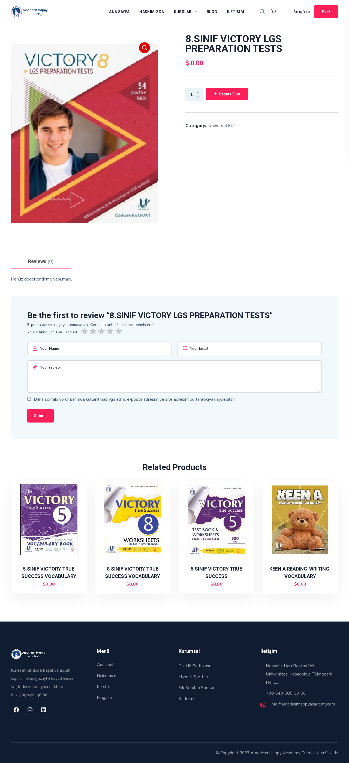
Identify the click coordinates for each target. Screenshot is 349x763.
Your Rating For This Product (52, 332)
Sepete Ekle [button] (51, 584)
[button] (262, 11)
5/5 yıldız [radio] (119, 331)
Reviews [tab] (41, 261)
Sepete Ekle (229, 94)
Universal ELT (222, 126)
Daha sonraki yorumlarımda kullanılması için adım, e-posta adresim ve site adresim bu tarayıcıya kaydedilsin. (135, 399)
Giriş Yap (302, 11)
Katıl (326, 11)
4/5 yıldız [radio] (111, 331)
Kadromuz (188, 699)
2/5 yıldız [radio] (94, 331)
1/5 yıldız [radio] (85, 331)
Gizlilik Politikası (194, 666)
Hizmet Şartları (193, 677)
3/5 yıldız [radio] (102, 331)
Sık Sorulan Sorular (197, 688)
